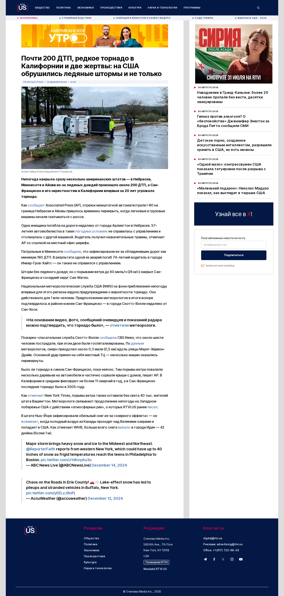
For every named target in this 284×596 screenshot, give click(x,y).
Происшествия (111, 7)
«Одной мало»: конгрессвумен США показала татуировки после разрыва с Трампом (231, 169)
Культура (134, 7)
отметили (119, 325)
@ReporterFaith (40, 449)
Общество (42, 7)
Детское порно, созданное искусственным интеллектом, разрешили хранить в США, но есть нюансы (234, 145)
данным (137, 343)
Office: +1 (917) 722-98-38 (221, 550)
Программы (192, 7)
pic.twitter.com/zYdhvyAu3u (66, 459)
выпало (124, 427)
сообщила (108, 338)
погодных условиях (91, 231)
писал (152, 407)
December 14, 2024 (109, 465)
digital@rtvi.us (212, 538)
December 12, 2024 (105, 498)
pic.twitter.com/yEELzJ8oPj (50, 493)
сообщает (36, 205)
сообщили (72, 251)
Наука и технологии (162, 7)
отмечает (36, 395)
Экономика (85, 7)
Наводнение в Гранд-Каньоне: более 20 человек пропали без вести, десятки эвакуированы (232, 97)
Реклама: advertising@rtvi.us (223, 544)
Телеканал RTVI (156, 562)
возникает (29, 421)
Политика (63, 7)
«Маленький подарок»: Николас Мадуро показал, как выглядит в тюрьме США (233, 190)
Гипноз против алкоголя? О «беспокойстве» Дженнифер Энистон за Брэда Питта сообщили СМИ (233, 121)
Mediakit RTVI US (155, 569)
